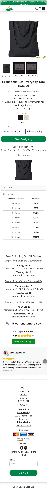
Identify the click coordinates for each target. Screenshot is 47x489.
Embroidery (18, 146)
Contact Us (23, 409)
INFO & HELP (23, 401)
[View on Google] (5, 352)
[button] (40, 8)
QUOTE (23, 397)
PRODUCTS (23, 391)
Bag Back (32, 75)
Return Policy (23, 412)
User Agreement (23, 425)
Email (12, 459)
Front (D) (6, 76)
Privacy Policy (23, 422)
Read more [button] (8, 370)
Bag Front (19, 75)
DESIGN (23, 394)
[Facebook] (21, 448)
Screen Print (6, 150)
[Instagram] (25, 448)
